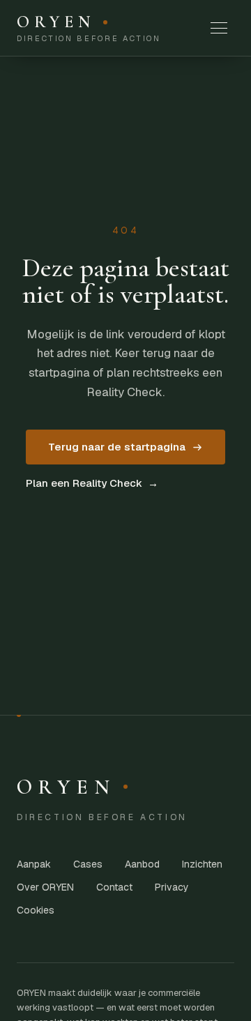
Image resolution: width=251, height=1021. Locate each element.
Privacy (172, 887)
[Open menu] (219, 28)
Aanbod (142, 864)
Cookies (35, 910)
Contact (114, 887)
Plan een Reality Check (92, 483)
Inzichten (202, 864)
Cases (87, 864)
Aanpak (34, 864)
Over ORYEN (45, 887)
